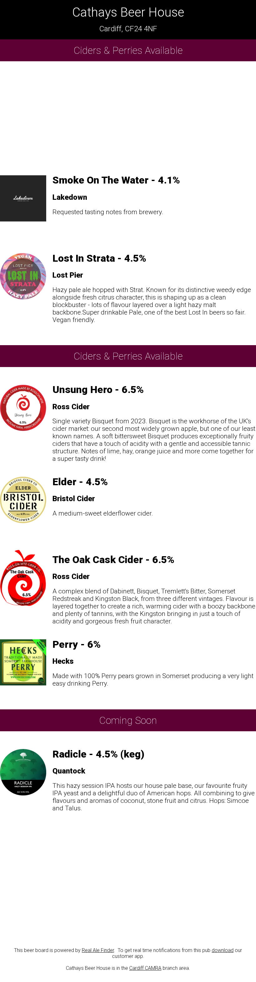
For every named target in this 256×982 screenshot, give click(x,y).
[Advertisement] (128, 115)
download (223, 950)
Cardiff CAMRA (145, 968)
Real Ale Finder (98, 950)
